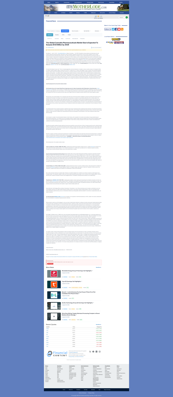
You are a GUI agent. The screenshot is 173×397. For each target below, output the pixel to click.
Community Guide (72, 373)
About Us (71, 389)
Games (82, 371)
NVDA (47, 342)
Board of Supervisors (121, 373)
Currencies (68, 38)
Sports (57, 2)
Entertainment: (84, 366)
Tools (69, 34)
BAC (47, 334)
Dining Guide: (96, 366)
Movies (82, 367)
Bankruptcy (73, 319)
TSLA (47, 346)
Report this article (50, 263)
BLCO (73, 298)
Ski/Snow (59, 370)
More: (118, 366)
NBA (58, 376)
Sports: (59, 371)
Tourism (122, 12)
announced (92, 146)
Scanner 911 (119, 368)
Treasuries (82, 38)
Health (70, 370)
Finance (94, 381)
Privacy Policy (71, 356)
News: (46, 366)
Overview (57, 38)
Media (120, 2)
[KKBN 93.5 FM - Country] (119, 42)
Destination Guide (72, 374)
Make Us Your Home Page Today (112, 25)
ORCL (47, 344)
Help (99, 389)
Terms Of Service (79, 356)
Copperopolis (95, 377)
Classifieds (111, 2)
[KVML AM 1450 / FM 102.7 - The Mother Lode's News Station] (116, 39)
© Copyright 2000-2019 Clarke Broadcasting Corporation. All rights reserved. (87, 395)
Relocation (95, 384)
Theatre (82, 368)
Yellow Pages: (119, 378)
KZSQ (82, 378)
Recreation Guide (72, 375)
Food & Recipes (84, 373)
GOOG (47, 336)
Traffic (85, 12)
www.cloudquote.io (74, 352)
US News (63, 12)
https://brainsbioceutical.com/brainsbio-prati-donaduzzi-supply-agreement (59, 137)
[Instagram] (99, 353)
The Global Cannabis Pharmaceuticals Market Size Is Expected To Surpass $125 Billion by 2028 (66, 256)
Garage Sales (107, 375)
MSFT (47, 340)
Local (49, 12)
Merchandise (107, 368)
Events (70, 367)
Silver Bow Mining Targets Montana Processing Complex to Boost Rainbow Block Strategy (81, 314)
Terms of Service (82, 393)
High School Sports (61, 381)
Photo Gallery (119, 375)
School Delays (112, 12)
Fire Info (70, 378)
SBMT (81, 319)
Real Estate (101, 2)
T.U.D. (118, 374)
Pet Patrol (71, 377)
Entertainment (78, 2)
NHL (58, 377)
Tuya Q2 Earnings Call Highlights (72, 281)
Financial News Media (93, 256)
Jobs (106, 367)
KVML (82, 377)
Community (66, 2)
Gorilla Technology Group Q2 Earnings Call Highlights (78, 303)
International (75, 38)
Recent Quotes (75, 31)
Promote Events (108, 373)
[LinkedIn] (96, 353)
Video (118, 371)
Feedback (78, 389)
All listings (95, 367)
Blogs (70, 371)
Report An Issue (107, 389)
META (47, 338)
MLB (58, 374)
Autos (106, 370)
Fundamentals (95, 380)
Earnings (80, 287)
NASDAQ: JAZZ (72, 64)
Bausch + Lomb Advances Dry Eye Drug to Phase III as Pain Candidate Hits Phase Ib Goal (78, 292)
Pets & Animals (108, 377)
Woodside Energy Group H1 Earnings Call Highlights (77, 270)
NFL (58, 373)
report (85, 59)
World (70, 12)
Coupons (118, 377)
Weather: (59, 366)
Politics (46, 375)
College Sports (60, 380)
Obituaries (102, 12)
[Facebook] (93, 353)
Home (64, 389)
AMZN (47, 328)
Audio (118, 367)
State (55, 12)
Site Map (85, 389)
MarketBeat (65, 287)
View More (98, 267)
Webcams (93, 12)
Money (78, 12)
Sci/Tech (47, 380)
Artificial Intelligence (75, 287)
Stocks (57, 34)
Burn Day (59, 367)
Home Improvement (97, 383)
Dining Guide (90, 2)
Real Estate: (96, 378)
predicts (55, 62)
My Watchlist (86, 31)
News (49, 2)
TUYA (87, 287)
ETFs (63, 34)
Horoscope (83, 370)
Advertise (93, 389)
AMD (47, 332)
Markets (50, 34)
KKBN (82, 380)
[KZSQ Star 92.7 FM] (109, 42)
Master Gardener (96, 385)
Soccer (58, 378)
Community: (72, 366)
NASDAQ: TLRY (53, 64)
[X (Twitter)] (90, 353)
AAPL (47, 330)
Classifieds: (107, 366)
